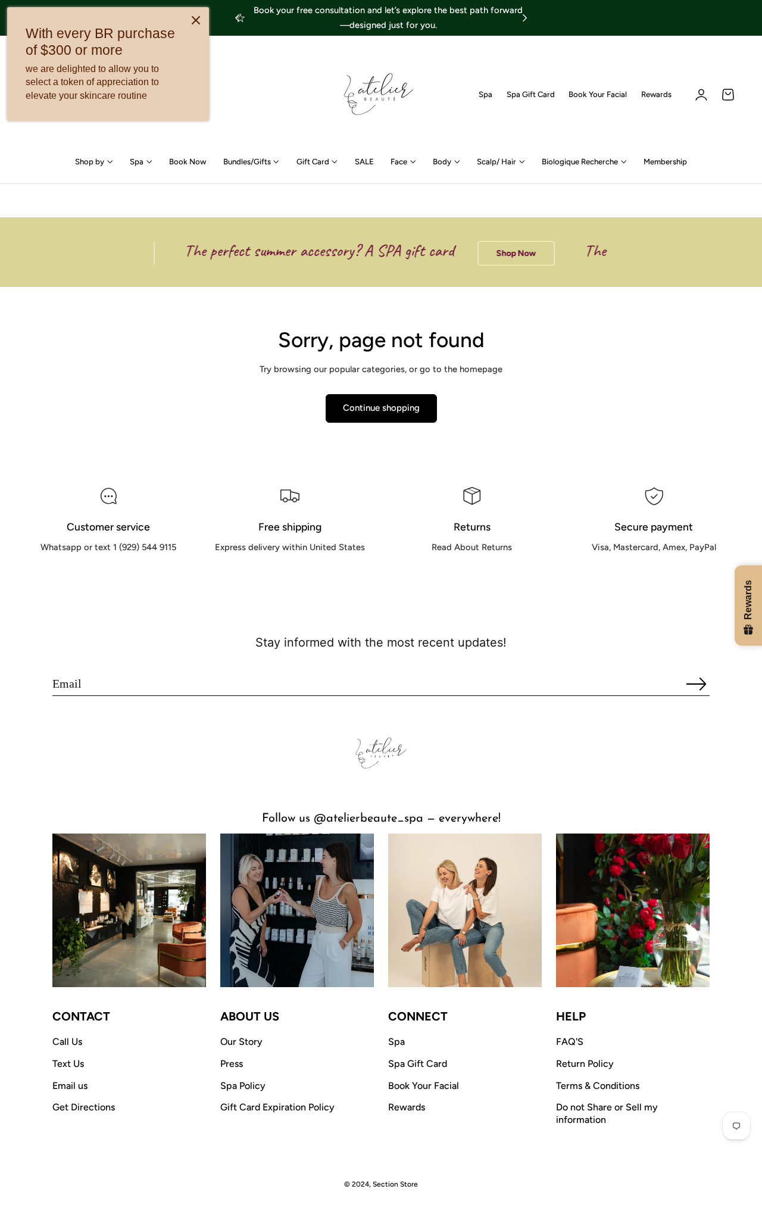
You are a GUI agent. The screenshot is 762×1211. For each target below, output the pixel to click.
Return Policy (585, 1063)
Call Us (67, 1041)
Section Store (395, 1184)
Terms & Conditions (597, 1085)
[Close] (195, 20)
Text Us (68, 1063)
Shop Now (503, 253)
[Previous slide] (237, 18)
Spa (485, 94)
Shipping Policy (290, 574)
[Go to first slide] (525, 18)
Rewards (656, 94)
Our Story (241, 1041)
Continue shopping (381, 407)
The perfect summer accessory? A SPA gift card (306, 250)
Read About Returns (472, 574)
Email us (70, 1085)
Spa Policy (243, 1085)
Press (231, 1063)
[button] (728, 94)
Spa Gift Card (531, 94)
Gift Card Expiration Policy (277, 1107)
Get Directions (83, 1107)
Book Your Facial (598, 94)
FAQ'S (569, 1041)
